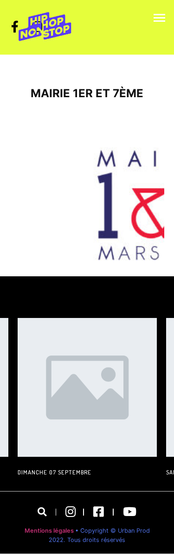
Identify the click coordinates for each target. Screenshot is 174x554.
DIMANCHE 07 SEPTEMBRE (54, 472)
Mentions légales (50, 530)
